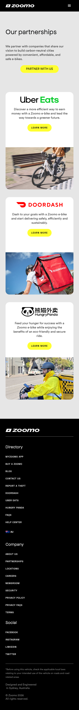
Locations (12, 568)
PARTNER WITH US (39, 69)
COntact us (13, 478)
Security (11, 590)
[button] (69, 6)
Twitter (11, 654)
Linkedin (11, 646)
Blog (9, 471)
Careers (11, 575)
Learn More (39, 127)
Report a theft (16, 485)
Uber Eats (12, 500)
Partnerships (15, 561)
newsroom (13, 583)
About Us (12, 554)
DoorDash (12, 493)
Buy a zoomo (14, 463)
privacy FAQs (14, 605)
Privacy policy (15, 597)
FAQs (9, 514)
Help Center (14, 522)
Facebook (12, 632)
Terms (10, 612)
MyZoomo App (14, 456)
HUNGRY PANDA (15, 507)
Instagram (13, 639)
